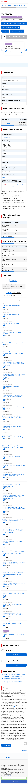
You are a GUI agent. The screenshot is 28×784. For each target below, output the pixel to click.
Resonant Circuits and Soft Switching (13, 407)
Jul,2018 (6, 480)
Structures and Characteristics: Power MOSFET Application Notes (13, 475)
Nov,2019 (6, 411)
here (16, 707)
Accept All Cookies (14, 781)
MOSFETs (17, 5)
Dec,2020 (6, 369)
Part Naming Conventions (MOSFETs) (14, 678)
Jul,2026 (6, 638)
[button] (26, 1)
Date (23, 299)
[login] (25, 743)
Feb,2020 (6, 402)
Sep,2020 (6, 381)
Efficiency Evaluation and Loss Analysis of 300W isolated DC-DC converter (14, 352)
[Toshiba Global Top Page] (4, 1)
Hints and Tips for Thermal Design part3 (14, 437)
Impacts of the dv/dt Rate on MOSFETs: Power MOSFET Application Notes (14, 552)
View (3, 177)
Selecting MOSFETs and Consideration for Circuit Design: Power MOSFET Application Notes (13, 496)
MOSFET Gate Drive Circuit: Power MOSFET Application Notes (12, 542)
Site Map (24, 750)
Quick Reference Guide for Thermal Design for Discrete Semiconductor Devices (13, 396)
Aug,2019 (6, 432)
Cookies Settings (14, 778)
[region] (14, 772)
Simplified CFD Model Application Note (14, 343)
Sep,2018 (6, 451)
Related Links (20, 64)
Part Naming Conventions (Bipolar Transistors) (13, 682)
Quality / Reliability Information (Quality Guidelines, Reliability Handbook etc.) (14, 675)
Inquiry (13, 64)
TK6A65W (7, 123)
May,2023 (6, 327)
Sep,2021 (6, 357)
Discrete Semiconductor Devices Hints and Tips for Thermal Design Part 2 (13, 613)
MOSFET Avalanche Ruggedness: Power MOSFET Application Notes (14, 563)
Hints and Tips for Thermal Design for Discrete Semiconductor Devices (13, 573)
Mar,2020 (6, 390)
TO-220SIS (7, 137)
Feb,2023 (6, 338)
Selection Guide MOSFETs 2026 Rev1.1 (13, 634)
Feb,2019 (6, 441)
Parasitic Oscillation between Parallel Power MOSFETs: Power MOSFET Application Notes (13, 531)
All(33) (9, 292)
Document (7, 64)
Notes (26, 64)
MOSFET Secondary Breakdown (12, 456)
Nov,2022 (6, 347)
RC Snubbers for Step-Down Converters (14, 465)
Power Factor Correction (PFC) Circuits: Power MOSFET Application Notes (14, 416)
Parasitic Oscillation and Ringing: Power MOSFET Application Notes (14, 519)
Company (8, 757)
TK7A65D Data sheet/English (11, 314)
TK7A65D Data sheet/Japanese (11, 305)
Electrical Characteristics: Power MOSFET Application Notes (12, 333)
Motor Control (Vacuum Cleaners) (12, 623)
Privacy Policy (8, 775)
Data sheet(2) (16, 292)
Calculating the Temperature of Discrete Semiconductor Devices (14, 583)
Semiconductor (9, 5)
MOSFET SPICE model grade (11, 323)
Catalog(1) (20, 295)
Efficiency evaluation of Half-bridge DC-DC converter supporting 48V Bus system (14, 375)
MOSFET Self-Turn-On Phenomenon (13, 604)
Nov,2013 (6, 309)
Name (3, 299)
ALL (4, 36)
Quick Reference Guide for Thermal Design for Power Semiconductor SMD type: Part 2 (13, 364)
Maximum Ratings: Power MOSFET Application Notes (12, 485)
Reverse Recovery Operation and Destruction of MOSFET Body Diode (13, 446)
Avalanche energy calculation (11, 386)
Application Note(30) (10, 295)
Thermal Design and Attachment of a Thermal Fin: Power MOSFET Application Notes (14, 508)
